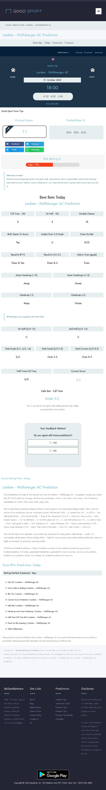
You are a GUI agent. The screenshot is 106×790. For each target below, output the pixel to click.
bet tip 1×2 (48, 654)
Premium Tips (61, 711)
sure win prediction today (22, 565)
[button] (14, 144)
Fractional (88, 52)
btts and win (72, 654)
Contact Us (34, 719)
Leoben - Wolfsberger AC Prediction (30, 35)
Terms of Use (35, 711)
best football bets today (33, 654)
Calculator (60, 719)
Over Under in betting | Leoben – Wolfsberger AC (29, 588)
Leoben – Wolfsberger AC (61, 657)
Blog (32, 703)
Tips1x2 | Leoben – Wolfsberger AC (23, 582)
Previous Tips (61, 707)
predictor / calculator (45, 650)
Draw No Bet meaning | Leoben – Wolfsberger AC (29, 623)
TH (31, 723)
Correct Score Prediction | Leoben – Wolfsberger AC (30, 599)
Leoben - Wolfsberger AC (52, 72)
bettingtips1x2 (60, 654)
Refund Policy (35, 707)
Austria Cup (8, 654)
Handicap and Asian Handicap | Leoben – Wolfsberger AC (33, 611)
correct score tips (85, 654)
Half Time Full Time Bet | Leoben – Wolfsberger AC (29, 617)
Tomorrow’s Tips (63, 703)
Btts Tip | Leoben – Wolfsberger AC (23, 593)
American (99, 52)
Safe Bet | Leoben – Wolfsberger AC (23, 605)
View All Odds (52, 103)
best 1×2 (18, 654)
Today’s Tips (61, 699)
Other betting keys (15, 628)
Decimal (79, 52)
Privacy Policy (35, 715)
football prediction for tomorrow (35, 657)
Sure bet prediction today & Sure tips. (69, 650)
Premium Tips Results (64, 715)
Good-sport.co (8, 650)
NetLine (19, 723)
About (32, 699)
